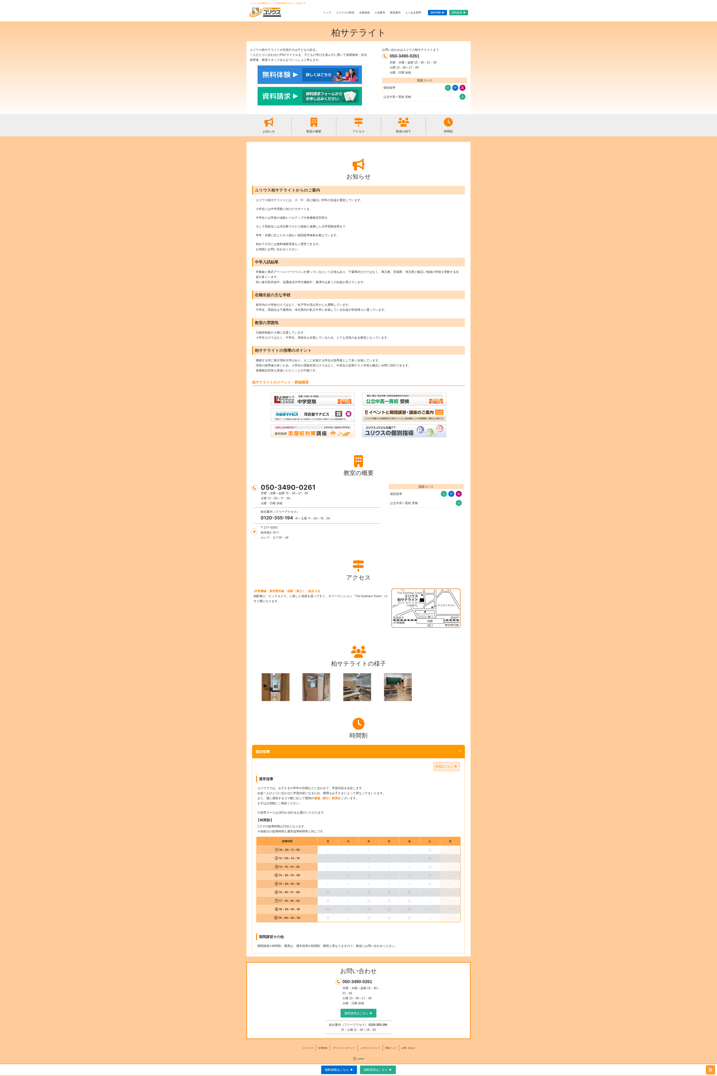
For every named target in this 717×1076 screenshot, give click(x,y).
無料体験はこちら (337, 1069)
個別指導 (263, 751)
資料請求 (457, 12)
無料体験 (436, 12)
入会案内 (380, 12)
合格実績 (364, 12)
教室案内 (395, 12)
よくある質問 (413, 12)
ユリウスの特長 (345, 12)
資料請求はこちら (356, 1013)
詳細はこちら (444, 766)
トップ (327, 12)
